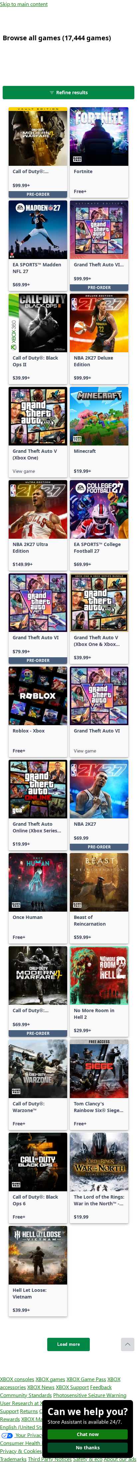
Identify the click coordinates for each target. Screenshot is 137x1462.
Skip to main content (24, 3)
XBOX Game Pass (86, 1378)
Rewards (10, 1418)
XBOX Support (72, 1386)
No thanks (88, 1447)
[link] (38, 152)
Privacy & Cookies (21, 1450)
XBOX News (41, 1386)
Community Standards (26, 1394)
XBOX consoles (17, 1378)
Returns (29, 1410)
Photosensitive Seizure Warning (89, 1394)
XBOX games (50, 1378)
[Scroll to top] (127, 1344)
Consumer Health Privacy (29, 1442)
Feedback (101, 1386)
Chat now (88, 1434)
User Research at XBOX (27, 1402)
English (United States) (26, 1426)
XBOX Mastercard (41, 1418)
